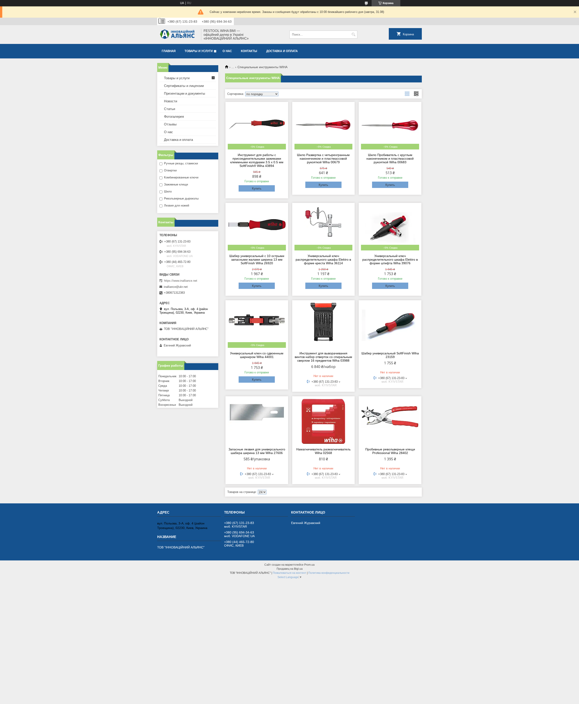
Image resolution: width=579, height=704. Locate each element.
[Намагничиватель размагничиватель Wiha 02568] (323, 421)
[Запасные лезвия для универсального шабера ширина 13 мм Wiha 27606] (257, 421)
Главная (169, 51)
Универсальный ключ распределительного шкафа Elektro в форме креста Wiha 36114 (323, 259)
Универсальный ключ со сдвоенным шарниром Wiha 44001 (256, 355)
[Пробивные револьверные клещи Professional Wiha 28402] (390, 421)
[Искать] (353, 34)
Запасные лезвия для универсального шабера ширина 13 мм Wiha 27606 (256, 451)
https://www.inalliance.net (180, 280)
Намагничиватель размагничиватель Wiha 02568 (323, 451)
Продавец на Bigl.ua (290, 568)
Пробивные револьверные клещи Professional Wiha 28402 (390, 451)
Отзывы (170, 124)
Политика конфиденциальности (328, 572)
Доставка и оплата (282, 51)
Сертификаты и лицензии (184, 86)
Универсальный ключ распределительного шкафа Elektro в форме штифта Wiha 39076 (390, 259)
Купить (256, 188)
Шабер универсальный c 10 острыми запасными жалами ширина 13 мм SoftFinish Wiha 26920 (256, 259)
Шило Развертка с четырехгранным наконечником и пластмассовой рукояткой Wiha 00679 (323, 158)
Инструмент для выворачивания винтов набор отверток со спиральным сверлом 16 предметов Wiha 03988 (323, 356)
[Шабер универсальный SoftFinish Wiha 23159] (390, 325)
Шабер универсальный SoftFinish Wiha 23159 (390, 355)
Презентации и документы (184, 93)
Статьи (169, 109)
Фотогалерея (174, 116)
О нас (227, 51)
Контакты (249, 51)
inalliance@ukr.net (176, 286)
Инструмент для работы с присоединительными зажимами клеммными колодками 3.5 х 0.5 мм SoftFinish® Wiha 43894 (256, 160)
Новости (170, 101)
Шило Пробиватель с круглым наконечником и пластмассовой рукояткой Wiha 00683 (390, 158)
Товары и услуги (199, 51)
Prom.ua (309, 564)
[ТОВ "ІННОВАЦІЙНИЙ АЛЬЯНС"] (177, 34)
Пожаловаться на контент (289, 572)
